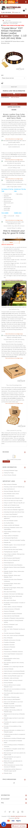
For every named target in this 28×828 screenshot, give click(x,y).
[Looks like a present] (14, 416)
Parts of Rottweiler (8, 637)
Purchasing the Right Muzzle (10, 538)
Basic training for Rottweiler (10, 484)
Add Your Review (15, 97)
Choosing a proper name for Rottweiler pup (14, 486)
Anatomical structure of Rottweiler (12, 609)
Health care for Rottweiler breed (11, 505)
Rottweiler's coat (8, 649)
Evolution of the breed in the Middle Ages (13, 594)
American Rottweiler (8, 669)
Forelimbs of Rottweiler (9, 642)
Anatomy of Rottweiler (9, 611)
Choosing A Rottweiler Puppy (11, 470)
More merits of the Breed (10, 600)
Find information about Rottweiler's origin (13, 498)
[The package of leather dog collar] (14, 371)
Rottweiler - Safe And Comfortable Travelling (14, 540)
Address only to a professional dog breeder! (14, 673)
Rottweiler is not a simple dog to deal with (14, 666)
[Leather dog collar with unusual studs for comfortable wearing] (14, 162)
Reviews (14, 109)
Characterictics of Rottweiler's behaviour (13, 651)
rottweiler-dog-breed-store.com (18, 816)
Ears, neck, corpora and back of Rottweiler (14, 635)
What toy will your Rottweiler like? (12, 560)
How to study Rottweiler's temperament (13, 653)
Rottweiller (6, 656)
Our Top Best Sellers (9, 523)
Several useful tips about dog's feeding (13, 549)
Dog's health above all (9, 489)
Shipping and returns (14, 107)
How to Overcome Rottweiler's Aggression (14, 509)
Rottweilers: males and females (11, 678)
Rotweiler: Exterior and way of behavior (13, 680)
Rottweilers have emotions (10, 547)
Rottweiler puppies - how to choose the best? (14, 544)
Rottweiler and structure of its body (12, 640)
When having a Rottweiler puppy (11, 697)
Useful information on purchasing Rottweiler (14, 671)
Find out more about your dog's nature (13, 500)
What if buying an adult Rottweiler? (12, 558)
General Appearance (9, 562)
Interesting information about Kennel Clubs (14, 512)
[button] (25, 16)
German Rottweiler (8, 682)
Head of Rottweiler (8, 626)
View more (6, 461)
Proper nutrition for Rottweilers (11, 535)
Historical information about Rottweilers (13, 565)
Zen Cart (17, 818)
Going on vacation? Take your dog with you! (14, 502)
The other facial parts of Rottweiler (12, 633)
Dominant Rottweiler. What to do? (12, 491)
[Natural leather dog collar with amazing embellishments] (14, 181)
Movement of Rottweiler (9, 647)
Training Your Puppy (9, 472)
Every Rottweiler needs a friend (11, 493)
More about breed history (10, 591)
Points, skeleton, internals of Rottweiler (13, 606)
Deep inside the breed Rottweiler (11, 616)
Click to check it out (14, 95)
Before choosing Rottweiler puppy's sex (13, 675)
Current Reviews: (5, 97)
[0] (24, 11)
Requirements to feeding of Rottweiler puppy (14, 738)
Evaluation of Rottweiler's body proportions (14, 618)
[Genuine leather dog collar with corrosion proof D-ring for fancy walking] (14, 336)
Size (2, 75)
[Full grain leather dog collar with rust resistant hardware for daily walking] (14, 141)
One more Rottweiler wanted (10, 520)
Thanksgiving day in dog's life (11, 551)
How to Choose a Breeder (10, 475)
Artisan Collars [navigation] (8, 20)
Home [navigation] (3, 21)
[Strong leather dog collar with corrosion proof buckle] (14, 222)
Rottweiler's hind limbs (9, 644)
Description (13, 104)
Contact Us (17, 12)
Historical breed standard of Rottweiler (13, 613)
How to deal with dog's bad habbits (12, 507)
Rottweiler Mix (7, 542)
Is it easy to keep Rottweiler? (11, 514)
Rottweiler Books (8, 773)
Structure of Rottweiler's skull (11, 624)
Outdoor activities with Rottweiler (11, 525)
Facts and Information (9, 495)
